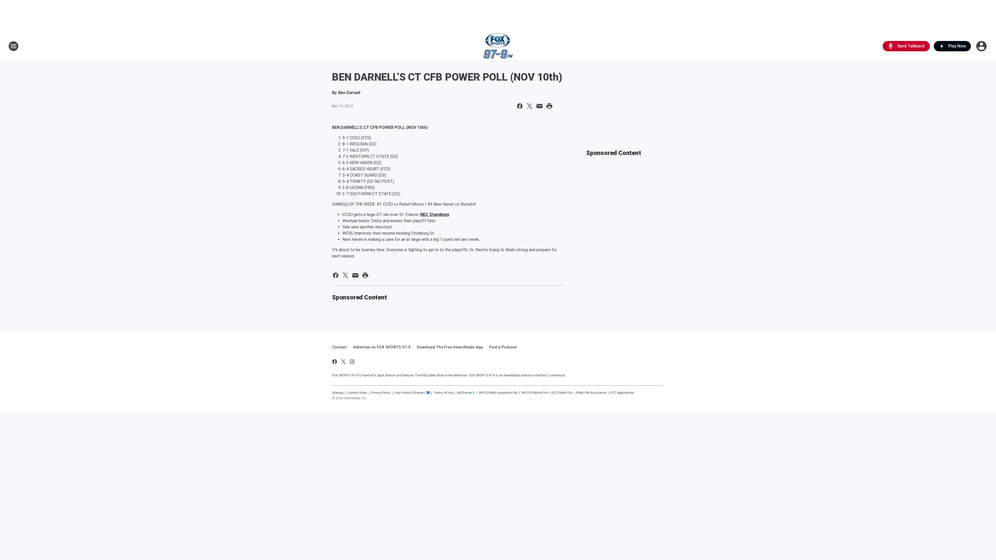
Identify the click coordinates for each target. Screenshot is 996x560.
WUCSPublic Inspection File (498, 393)
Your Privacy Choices (409, 393)
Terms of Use (443, 393)
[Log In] (982, 46)
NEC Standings (434, 214)
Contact (339, 347)
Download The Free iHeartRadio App (450, 347)
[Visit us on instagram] (352, 362)
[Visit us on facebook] (334, 362)
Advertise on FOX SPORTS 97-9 (382, 347)
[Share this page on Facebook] (519, 106)
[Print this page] (549, 106)
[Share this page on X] (529, 106)
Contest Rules (357, 393)
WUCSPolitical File (534, 393)
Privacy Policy (380, 393)
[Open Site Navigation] (13, 46)
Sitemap (337, 393)
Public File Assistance (591, 393)
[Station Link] (498, 46)
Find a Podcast (503, 347)
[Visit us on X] (343, 362)
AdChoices (464, 393)
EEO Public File (561, 393)
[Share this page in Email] (539, 106)
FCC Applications (622, 393)
